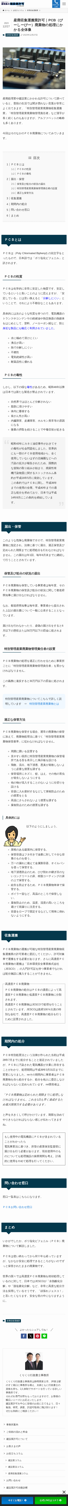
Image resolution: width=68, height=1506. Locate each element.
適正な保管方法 (25, 193)
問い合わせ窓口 (20, 209)
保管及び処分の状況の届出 (31, 184)
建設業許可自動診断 (17, 1487)
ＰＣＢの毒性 (24, 173)
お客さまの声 (13, 1446)
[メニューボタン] (64, 4)
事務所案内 (12, 1424)
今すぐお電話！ (16, 1500)
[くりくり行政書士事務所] (12, 4)
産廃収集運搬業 (12, 35)
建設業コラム (15, 1460)
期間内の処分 (19, 204)
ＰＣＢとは (17, 164)
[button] (23, 1336)
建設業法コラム (16, 1467)
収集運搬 (16, 198)
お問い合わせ (13, 1480)
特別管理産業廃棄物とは (44, 703)
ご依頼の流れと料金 (17, 1431)
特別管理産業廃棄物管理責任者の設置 (37, 188)
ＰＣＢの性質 (24, 169)
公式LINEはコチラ (49, 1500)
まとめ (15, 215)
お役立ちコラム (14, 1453)
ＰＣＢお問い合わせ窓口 (17, 1207)
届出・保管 (17, 179)
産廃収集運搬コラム (18, 1473)
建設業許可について (17, 1439)
